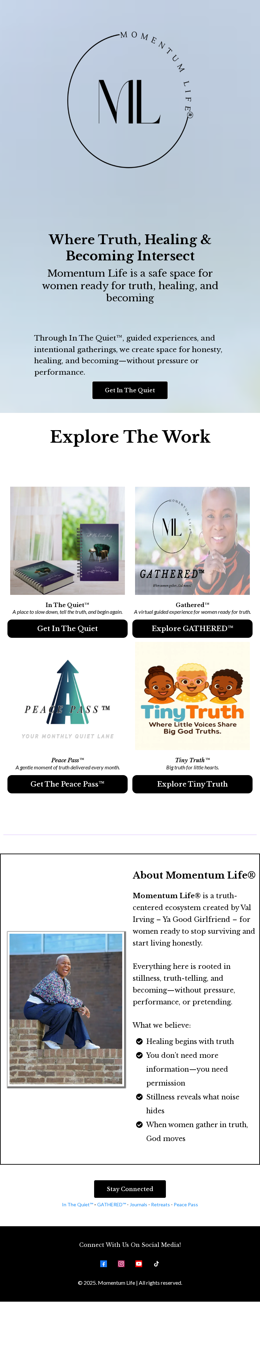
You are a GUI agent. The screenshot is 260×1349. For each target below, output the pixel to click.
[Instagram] (121, 1264)
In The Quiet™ (77, 1204)
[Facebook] (103, 1264)
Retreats (160, 1204)
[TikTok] (156, 1264)
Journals (139, 1204)
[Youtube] (139, 1264)
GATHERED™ (111, 1204)
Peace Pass (186, 1204)
